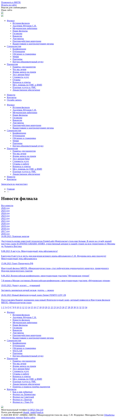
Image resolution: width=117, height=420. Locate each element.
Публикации (19, 51)
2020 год (5, 223)
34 (86, 307)
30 (74, 307)
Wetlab (16, 56)
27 (66, 307)
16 (35, 307)
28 (69, 307)
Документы (18, 38)
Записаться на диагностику (14, 184)
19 (43, 307)
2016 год (5, 234)
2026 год (5, 208)
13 (26, 307)
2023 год (5, 216)
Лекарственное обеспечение (26, 90)
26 (63, 307)
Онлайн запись (14, 100)
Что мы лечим (19, 69)
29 (72, 307)
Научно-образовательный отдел (28, 61)
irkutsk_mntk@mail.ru (33, 412)
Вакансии (17, 36)
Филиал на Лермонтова (24, 394)
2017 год (5, 231)
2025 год (5, 210)
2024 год (5, 213)
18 (40, 307)
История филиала (21, 23)
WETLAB (17, 351)
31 (77, 307)
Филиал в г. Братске (22, 399)
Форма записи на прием (24, 72)
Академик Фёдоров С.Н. (25, 26)
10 (18, 307)
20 (46, 307)
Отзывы (16, 79)
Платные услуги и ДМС (24, 87)
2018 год (5, 228)
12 (23, 307)
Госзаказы (17, 33)
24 (57, 307)
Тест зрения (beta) (21, 74)
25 (60, 307)
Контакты (11, 97)
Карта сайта (29, 417)
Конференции (19, 49)
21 (49, 307)
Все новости (7, 205)
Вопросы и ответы (22, 82)
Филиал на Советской (23, 397)
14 (29, 307)
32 (80, 307)
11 (20, 307)
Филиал (11, 20)
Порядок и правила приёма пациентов (31, 386)
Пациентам (12, 64)
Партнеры (17, 59)
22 (52, 307)
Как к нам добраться (22, 392)
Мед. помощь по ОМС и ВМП (27, 85)
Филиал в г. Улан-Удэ (23, 402)
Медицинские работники (25, 28)
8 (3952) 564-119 (35, 410)
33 (83, 307)
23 (55, 307)
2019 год (5, 226)
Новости (11, 95)
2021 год (5, 221)
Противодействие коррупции (27, 41)
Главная (11, 189)
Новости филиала (21, 320)
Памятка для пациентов (24, 67)
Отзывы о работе (21, 164)
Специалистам (14, 46)
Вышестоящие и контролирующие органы (33, 44)
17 (37, 307)
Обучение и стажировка (24, 54)
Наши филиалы (20, 31)
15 (32, 307)
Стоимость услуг (21, 77)
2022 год (5, 218)
